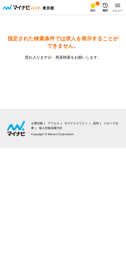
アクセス (53, 123)
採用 (96, 123)
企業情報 (37, 123)
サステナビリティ (76, 123)
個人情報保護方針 (50, 128)
